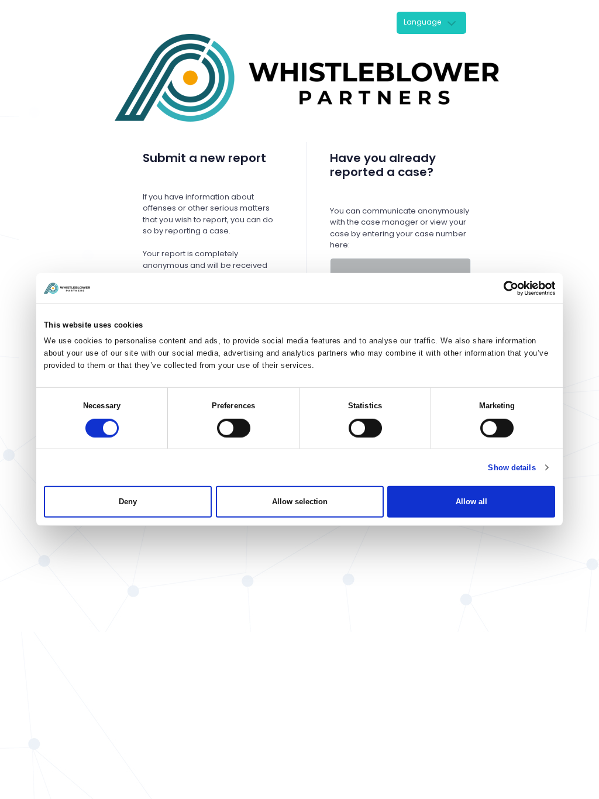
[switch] (233, 428)
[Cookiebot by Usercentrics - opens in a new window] (504, 288)
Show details (511, 467)
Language (422, 22)
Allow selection (300, 501)
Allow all (471, 501)
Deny (128, 501)
